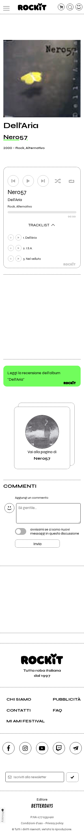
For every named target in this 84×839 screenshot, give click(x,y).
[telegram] (76, 748)
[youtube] (42, 748)
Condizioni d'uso (32, 823)
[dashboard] (78, 7)
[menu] (5, 7)
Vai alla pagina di (42, 455)
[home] (32, 6)
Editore (39, 802)
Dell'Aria (15, 199)
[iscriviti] (72, 777)
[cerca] (70, 7)
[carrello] (61, 7)
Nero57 (15, 137)
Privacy (3, 817)
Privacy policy (54, 823)
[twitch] (59, 748)
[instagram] (25, 748)
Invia (37, 543)
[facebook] (8, 748)
